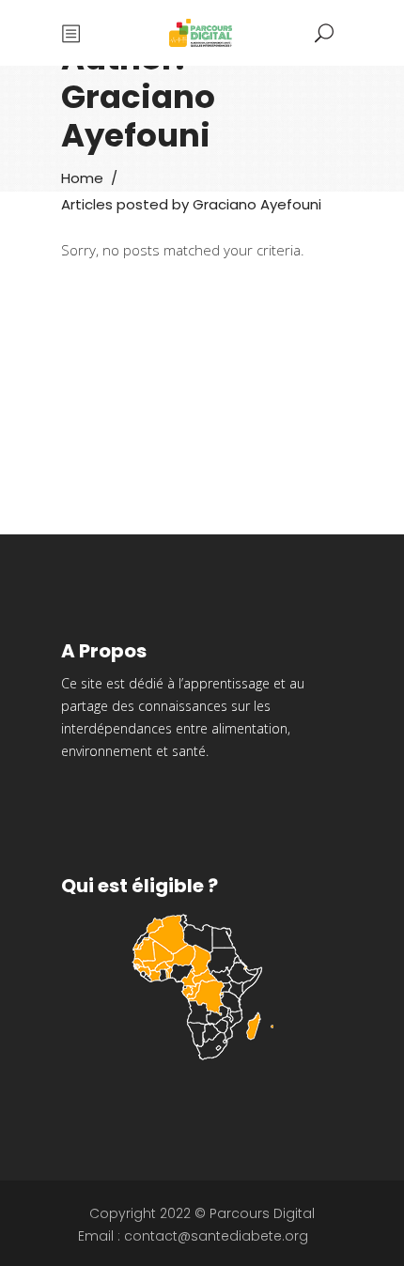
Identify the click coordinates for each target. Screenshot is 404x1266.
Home (82, 178)
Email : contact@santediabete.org (193, 1236)
